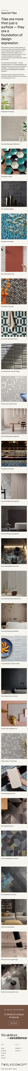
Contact (3, 1058)
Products (3, 1050)
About (3, 1055)
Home (2, 1048)
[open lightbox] (14, 96)
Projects (3, 1053)
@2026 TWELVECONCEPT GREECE (9, 1069)
